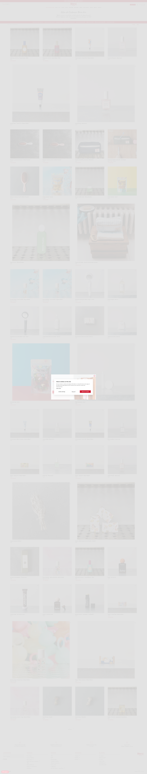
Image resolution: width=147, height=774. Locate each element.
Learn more (58, 388)
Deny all (73, 391)
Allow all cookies (85, 391)
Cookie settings (61, 391)
